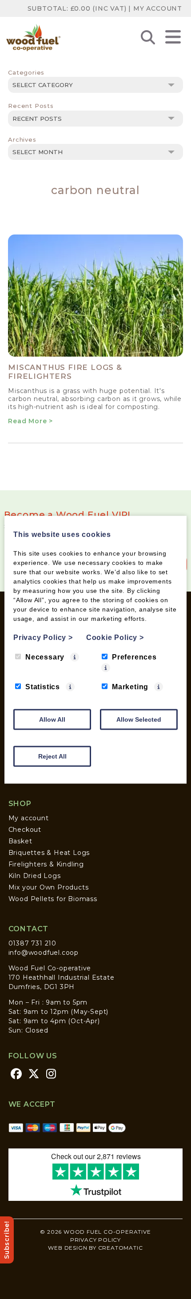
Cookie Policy (115, 637)
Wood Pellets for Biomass (52, 899)
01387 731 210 (32, 943)
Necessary (44, 656)
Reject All (52, 755)
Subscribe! (7, 1240)
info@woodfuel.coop (43, 953)
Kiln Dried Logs (34, 876)
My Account (157, 8)
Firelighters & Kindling (46, 864)
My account (28, 818)
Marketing (130, 686)
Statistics (42, 686)
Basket (20, 841)
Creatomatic (120, 1247)
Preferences (134, 656)
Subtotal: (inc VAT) (77, 8)
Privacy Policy (95, 1239)
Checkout (24, 830)
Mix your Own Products (48, 887)
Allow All (52, 719)
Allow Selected (138, 719)
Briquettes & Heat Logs (49, 853)
